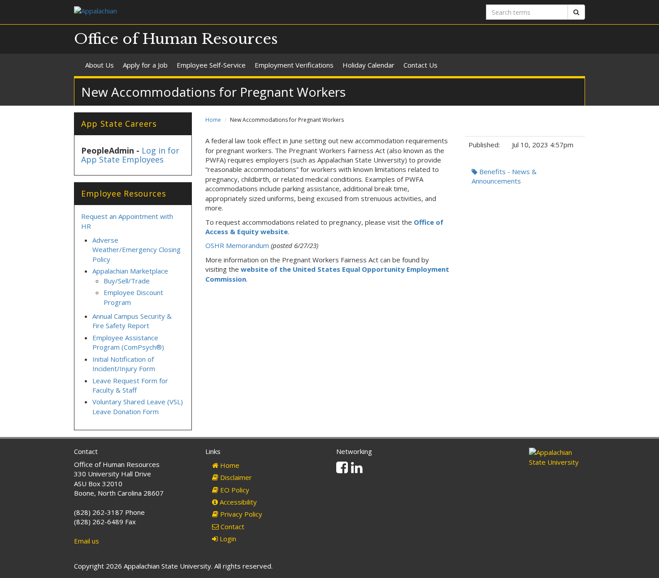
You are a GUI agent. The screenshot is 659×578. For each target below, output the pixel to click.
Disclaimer (235, 477)
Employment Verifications (294, 64)
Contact (231, 526)
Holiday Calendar (369, 64)
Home (213, 120)
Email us (86, 540)
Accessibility (237, 501)
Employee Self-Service (211, 64)
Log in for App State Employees (130, 155)
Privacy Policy (240, 513)
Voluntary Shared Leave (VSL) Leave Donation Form (137, 406)
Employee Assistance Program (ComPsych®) (128, 342)
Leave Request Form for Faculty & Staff (130, 385)
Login (227, 538)
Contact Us (420, 64)
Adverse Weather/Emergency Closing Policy (136, 249)
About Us (99, 64)
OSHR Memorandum (237, 245)
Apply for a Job (145, 64)
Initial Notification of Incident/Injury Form (123, 364)
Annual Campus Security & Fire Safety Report (132, 321)
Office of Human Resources (176, 39)
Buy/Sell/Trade (127, 280)
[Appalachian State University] (198, 11)
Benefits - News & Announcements (504, 176)
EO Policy (233, 489)
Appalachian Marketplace (130, 270)
